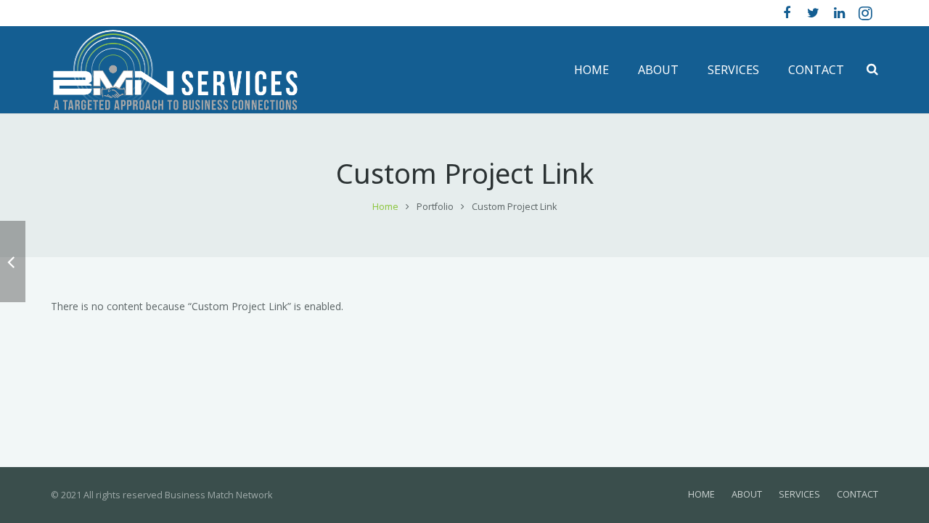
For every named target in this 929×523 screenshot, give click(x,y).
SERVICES (799, 494)
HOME (701, 494)
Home (385, 206)
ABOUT (747, 494)
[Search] (872, 69)
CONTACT (857, 494)
